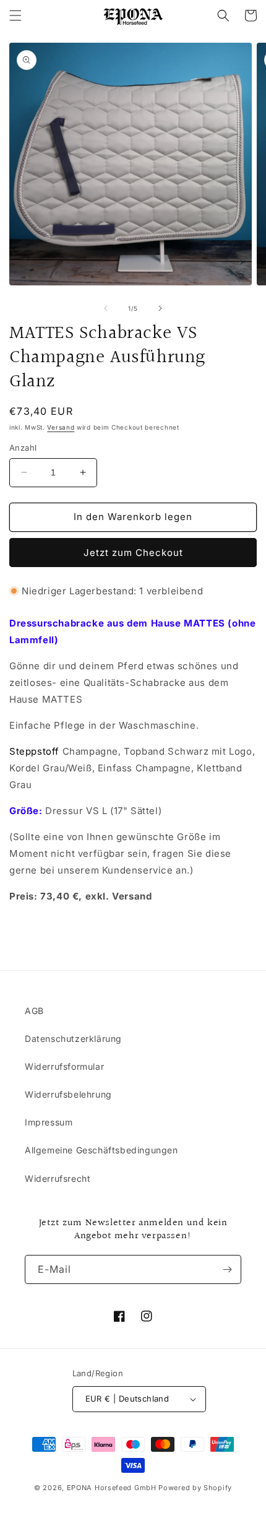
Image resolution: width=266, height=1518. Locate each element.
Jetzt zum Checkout (133, 552)
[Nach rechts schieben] (160, 308)
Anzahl (22, 448)
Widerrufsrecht (57, 1178)
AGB (34, 1010)
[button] (15, 15)
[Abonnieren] (227, 1269)
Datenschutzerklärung (73, 1038)
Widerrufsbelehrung (68, 1094)
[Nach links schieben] (105, 308)
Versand (60, 427)
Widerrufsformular (64, 1066)
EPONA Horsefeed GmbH (112, 1487)
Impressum (48, 1122)
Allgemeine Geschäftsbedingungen (101, 1150)
